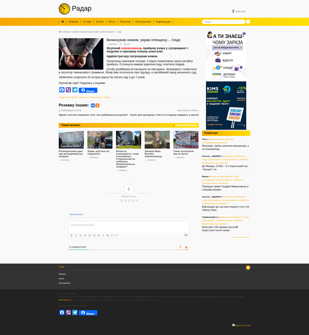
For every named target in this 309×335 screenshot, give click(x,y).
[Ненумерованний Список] (94, 235)
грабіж (74, 97)
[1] (174, 125)
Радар (80, 8)
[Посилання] (107, 235)
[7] (188, 125)
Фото (112, 21)
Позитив (125, 21)
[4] (181, 125)
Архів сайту (240, 11)
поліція (106, 97)
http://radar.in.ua (65, 300)
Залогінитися (76, 214)
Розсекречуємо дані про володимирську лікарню (71, 154)
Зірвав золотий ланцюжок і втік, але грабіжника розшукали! (93, 114)
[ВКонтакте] (93, 105)
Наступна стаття (187, 110)
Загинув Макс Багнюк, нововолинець (153, 154)
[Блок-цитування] (98, 235)
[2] (176, 125)
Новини (73, 21)
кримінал (83, 97)
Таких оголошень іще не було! (183, 152)
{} (112, 235)
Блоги (100, 21)
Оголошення (143, 21)
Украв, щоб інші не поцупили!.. (98, 152)
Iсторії (87, 21)
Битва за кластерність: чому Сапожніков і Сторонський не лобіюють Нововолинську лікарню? (127, 159)
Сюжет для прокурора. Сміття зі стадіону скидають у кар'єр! (164, 114)
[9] (193, 125)
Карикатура (163, 21)
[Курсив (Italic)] (76, 235)
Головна (66, 32)
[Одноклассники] (97, 105)
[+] (116, 235)
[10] (195, 125)
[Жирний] (71, 235)
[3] (178, 125)
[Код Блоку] (103, 235)
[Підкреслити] (80, 235)
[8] (191, 125)
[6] (186, 125)
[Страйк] (85, 235)
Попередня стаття (71, 110)
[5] (183, 125)
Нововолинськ (95, 97)
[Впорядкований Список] (89, 235)
